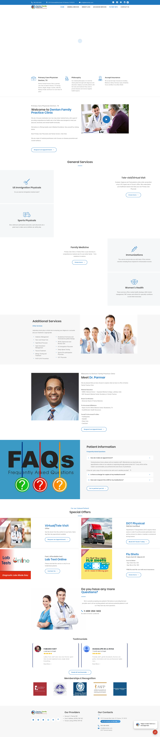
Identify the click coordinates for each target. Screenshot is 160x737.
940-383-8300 (38, 2)
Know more (132, 195)
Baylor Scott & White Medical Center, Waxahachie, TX (97, 407)
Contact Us (52, 571)
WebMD (84, 419)
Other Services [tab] (37, 326)
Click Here (64, 134)
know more (133, 575)
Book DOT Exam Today (137, 542)
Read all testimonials (79, 672)
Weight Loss (86, 7)
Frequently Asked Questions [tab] (96, 451)
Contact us (125, 7)
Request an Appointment (43, 150)
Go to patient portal (96, 488)
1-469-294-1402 (92, 611)
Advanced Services (99, 7)
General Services (73, 7)
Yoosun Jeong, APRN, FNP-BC (73, 720)
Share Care (85, 421)
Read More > (48, 664)
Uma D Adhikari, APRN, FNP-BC (74, 718)
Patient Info (113, 7)
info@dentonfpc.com (87, 2)
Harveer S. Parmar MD (71, 716)
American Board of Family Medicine (92, 401)
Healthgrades (86, 416)
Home (62, 7)
